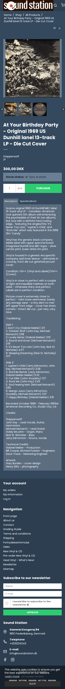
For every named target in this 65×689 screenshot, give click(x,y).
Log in (6, 499)
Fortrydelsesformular (16, 542)
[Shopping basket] (63, 5)
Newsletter (10, 564)
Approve (32, 612)
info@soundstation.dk (23, 653)
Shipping (8, 538)
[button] (54, 28)
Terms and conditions (17, 533)
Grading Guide (12, 529)
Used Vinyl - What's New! (18, 560)
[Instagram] (12, 660)
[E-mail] (32, 593)
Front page (10, 516)
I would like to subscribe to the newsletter (32, 603)
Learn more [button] (12, 676)
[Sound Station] (28, 5)
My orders (9, 490)
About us (8, 520)
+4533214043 (18, 643)
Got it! (32, 683)
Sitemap (8, 569)
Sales (6, 547)
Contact (8, 525)
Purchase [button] (43, 188)
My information (13, 494)
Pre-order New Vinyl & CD (19, 555)
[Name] (32, 586)
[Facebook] (5, 660)
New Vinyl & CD (12, 551)
